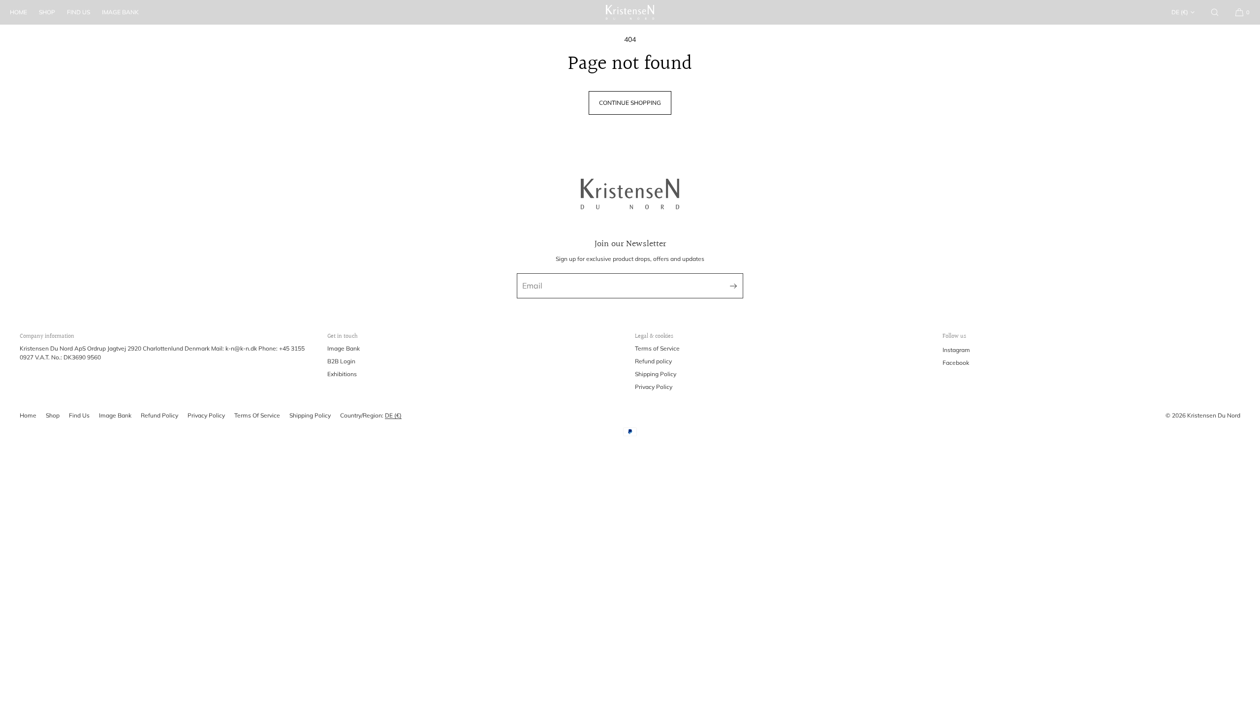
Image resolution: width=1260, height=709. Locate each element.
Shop (47, 12)
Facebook (956, 362)
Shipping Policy (655, 374)
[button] (1215, 12)
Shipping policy (310, 415)
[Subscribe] (731, 285)
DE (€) (1179, 12)
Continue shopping (630, 102)
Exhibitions (342, 374)
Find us (78, 12)
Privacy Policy (653, 386)
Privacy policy (206, 415)
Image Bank (120, 12)
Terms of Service (657, 348)
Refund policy (653, 361)
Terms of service (257, 415)
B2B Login (341, 361)
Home (18, 12)
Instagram (956, 350)
